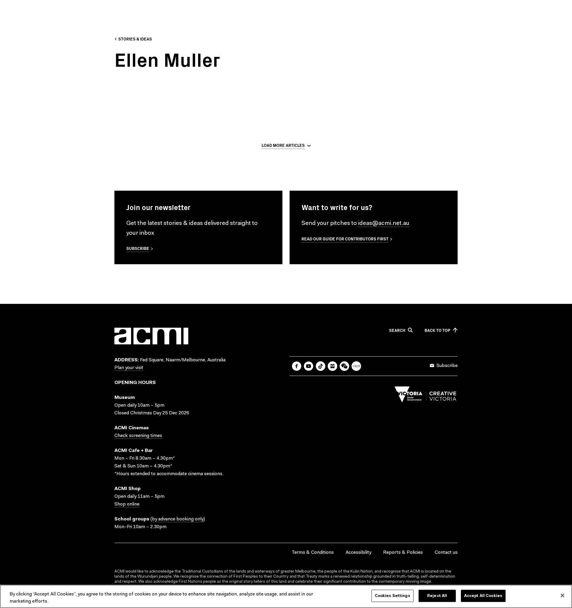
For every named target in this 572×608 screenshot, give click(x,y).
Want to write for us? (336, 207)
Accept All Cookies (483, 596)
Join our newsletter (158, 207)
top (437, 330)
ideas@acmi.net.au (383, 223)
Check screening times (138, 435)
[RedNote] (356, 366)
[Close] (562, 595)
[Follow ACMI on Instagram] (332, 366)
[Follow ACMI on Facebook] (296, 366)
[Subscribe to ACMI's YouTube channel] (308, 366)
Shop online (126, 504)
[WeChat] (344, 366)
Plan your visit (128, 368)
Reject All (437, 596)
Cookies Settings (392, 596)
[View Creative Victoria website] (425, 396)
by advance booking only (177, 519)
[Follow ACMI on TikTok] (320, 366)
